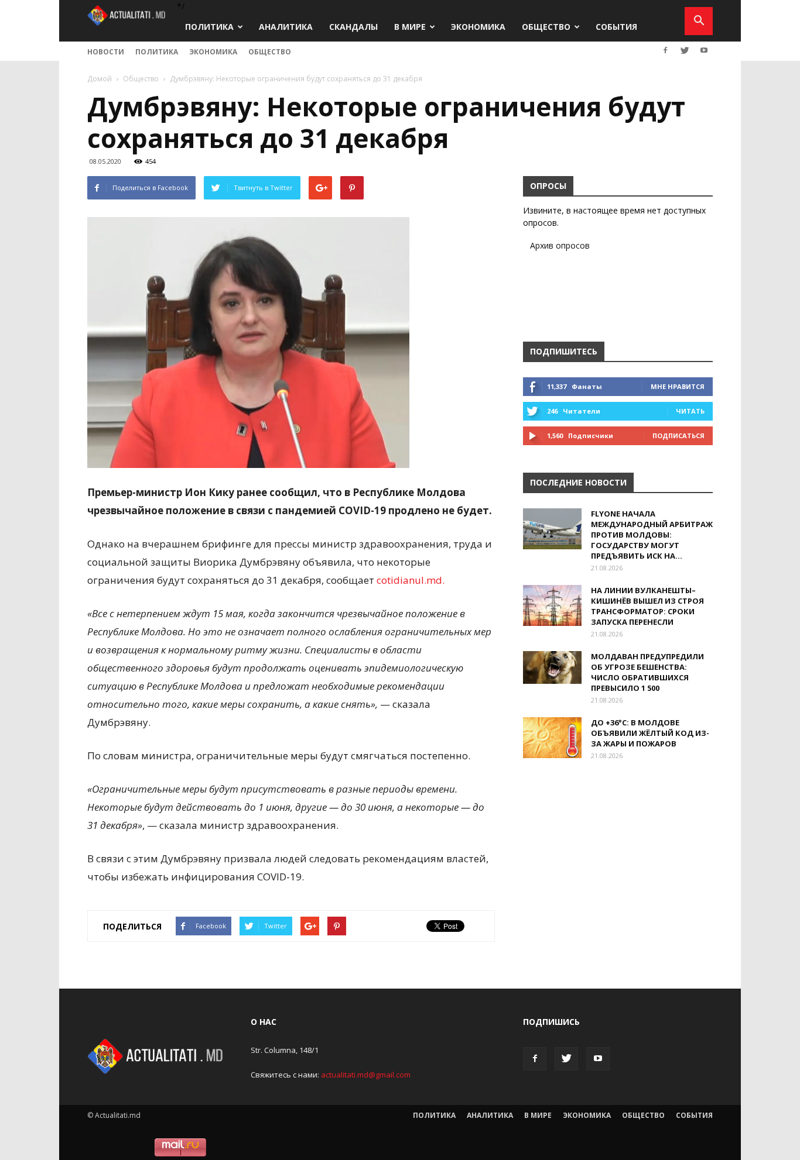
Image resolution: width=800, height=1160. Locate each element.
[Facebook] (665, 50)
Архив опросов (560, 245)
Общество (546, 26)
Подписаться (678, 435)
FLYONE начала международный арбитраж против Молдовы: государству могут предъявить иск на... (652, 534)
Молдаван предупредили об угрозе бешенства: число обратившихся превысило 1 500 (647, 672)
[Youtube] (704, 50)
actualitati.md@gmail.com (366, 1074)
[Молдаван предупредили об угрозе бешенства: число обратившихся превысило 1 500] (552, 667)
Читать (690, 411)
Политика (209, 26)
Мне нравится (678, 386)
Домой (99, 79)
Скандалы (353, 26)
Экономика (478, 26)
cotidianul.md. (411, 580)
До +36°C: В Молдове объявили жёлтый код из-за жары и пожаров (650, 733)
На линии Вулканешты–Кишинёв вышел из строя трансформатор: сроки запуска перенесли (647, 606)
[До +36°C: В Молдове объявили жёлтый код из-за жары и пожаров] (552, 737)
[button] (699, 21)
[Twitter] (684, 50)
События (616, 26)
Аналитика (286, 26)
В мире (410, 26)
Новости (105, 52)
